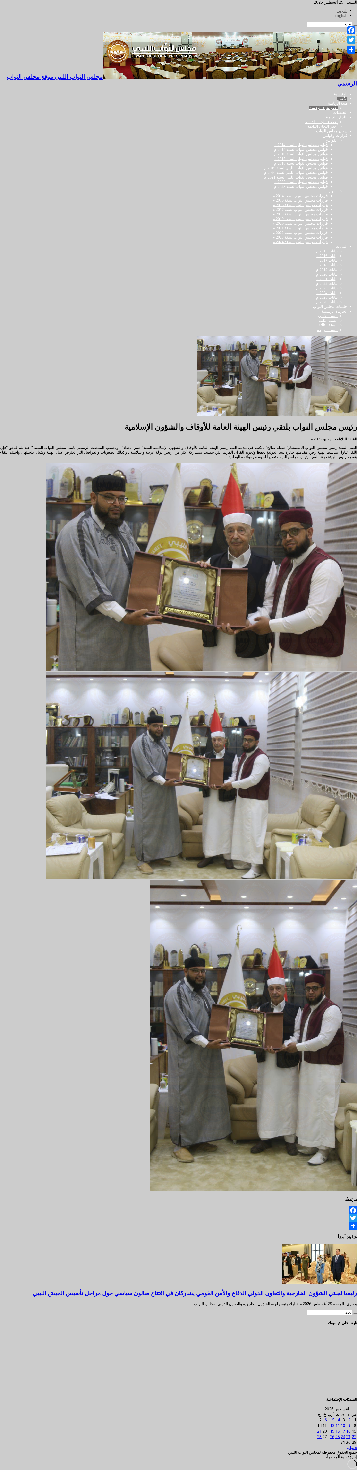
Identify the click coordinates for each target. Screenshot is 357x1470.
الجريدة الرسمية (334, 311)
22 (354, 1436)
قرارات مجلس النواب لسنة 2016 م (300, 205)
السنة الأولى (328, 316)
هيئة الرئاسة (337, 103)
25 (337, 1436)
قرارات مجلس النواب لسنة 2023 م (300, 237)
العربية (342, 11)
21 (319, 1431)
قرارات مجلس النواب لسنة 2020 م (300, 223)
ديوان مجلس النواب (331, 131)
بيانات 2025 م (327, 297)
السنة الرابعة (327, 330)
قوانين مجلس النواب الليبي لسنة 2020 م (296, 172)
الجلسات (340, 112)
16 (348, 1431)
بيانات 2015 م (327, 251)
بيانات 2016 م (327, 256)
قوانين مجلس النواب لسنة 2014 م (301, 145)
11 (337, 1425)
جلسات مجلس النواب (330, 307)
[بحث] (355, 1313)
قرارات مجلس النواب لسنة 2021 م (300, 228)
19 (332, 1431)
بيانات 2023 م (327, 288)
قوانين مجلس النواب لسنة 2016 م (301, 154)
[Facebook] (178, 1210)
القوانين (331, 140)
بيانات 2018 (329, 265)
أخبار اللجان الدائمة (322, 126)
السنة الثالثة (328, 325)
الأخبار (342, 99)
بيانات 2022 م (327, 283)
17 (343, 1431)
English (340, 15)
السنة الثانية (328, 320)
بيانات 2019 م (327, 270)
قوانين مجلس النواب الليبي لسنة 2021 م (296, 177)
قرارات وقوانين (335, 136)
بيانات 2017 (329, 260)
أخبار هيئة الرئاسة (323, 108)
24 (343, 1436)
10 (343, 1425)
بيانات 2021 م (327, 279)
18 (337, 1431)
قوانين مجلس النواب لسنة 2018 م (301, 163)
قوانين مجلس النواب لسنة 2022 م (301, 182)
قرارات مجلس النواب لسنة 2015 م (300, 200)
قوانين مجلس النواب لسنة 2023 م (301, 186)
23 (348, 1436)
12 (332, 1425)
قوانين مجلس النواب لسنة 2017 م (301, 159)
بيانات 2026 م (327, 302)
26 (332, 1436)
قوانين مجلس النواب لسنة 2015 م (301, 149)
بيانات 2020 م (327, 274)
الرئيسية (340, 94)
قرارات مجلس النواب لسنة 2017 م (300, 209)
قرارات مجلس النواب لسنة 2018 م (300, 214)
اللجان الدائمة (336, 117)
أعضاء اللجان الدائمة (321, 122)
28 (319, 1436)
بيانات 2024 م (327, 293)
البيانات (341, 246)
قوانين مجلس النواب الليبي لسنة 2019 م (296, 168)
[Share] (178, 1226)
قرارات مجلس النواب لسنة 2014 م (300, 196)
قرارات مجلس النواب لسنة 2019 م (300, 219)
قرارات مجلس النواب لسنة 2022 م (300, 233)
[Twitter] (178, 1218)
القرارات (331, 191)
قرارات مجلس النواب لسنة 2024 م (300, 242)
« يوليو (352, 1447)
